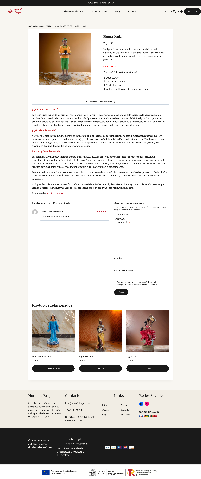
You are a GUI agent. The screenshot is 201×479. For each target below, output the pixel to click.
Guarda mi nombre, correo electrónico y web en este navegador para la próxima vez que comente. (140, 283)
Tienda (105, 410)
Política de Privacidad (76, 443)
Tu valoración (122, 222)
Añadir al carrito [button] (53, 368)
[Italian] (149, 416)
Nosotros (125, 405)
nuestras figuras (54, 193)
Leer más (101, 368)
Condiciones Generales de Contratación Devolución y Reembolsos (70, 451)
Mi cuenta (192, 11)
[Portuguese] (152, 416)
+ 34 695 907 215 (73, 410)
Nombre (118, 258)
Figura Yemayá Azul (42, 356)
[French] (143, 416)
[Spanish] (155, 416)
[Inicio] (29, 26)
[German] (146, 416)
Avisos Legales (76, 439)
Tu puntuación (122, 214)
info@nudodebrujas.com (77, 403)
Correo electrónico (123, 270)
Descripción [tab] (91, 101)
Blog (117, 11)
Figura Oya (131, 356)
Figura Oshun (86, 356)
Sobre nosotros (99, 11)
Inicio (104, 405)
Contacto (132, 11)
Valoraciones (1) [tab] (107, 101)
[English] (140, 416)
